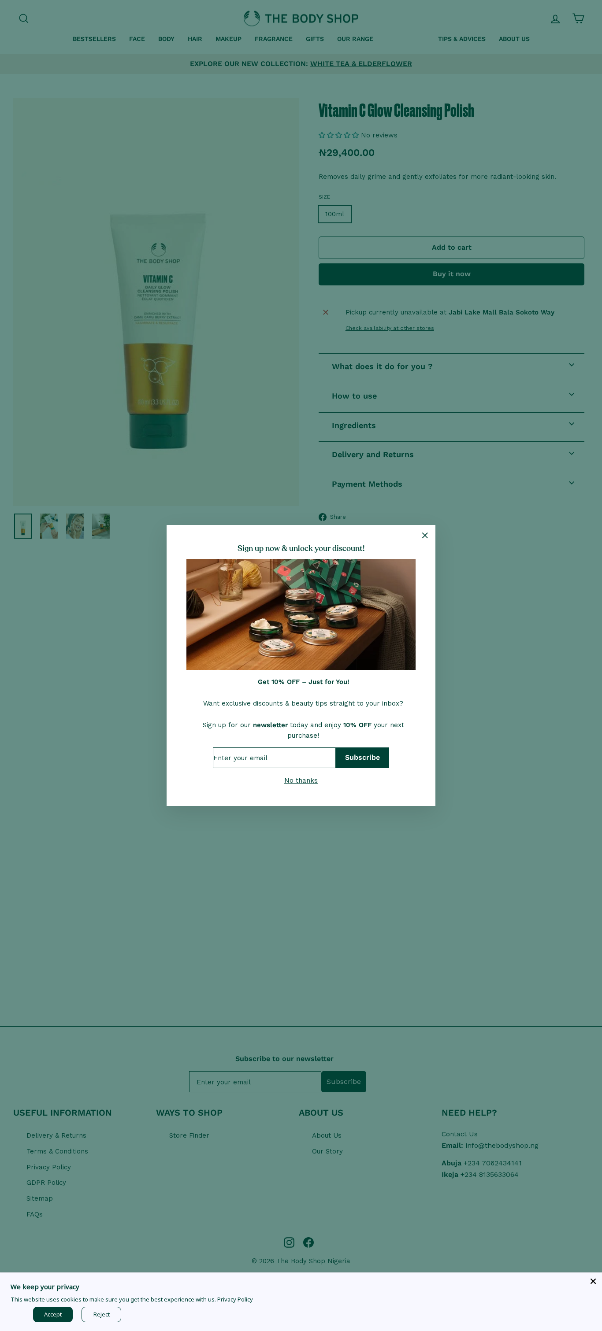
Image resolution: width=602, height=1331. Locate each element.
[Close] (593, 1281)
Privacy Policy (235, 1299)
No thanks (301, 780)
